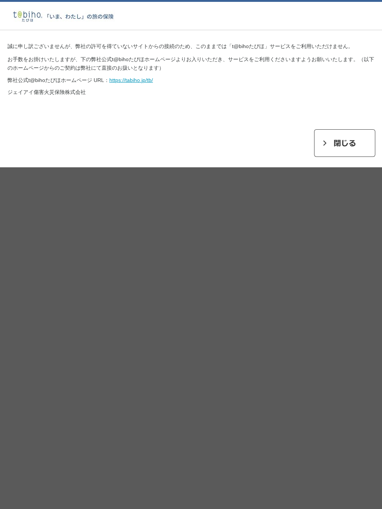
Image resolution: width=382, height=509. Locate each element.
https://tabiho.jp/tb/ (131, 80)
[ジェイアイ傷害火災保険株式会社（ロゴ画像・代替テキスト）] (63, 25)
